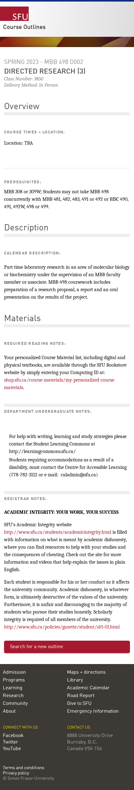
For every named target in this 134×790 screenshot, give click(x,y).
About (9, 711)
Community (15, 703)
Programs (14, 680)
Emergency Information (93, 711)
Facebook (13, 735)
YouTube (12, 748)
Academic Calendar (88, 688)
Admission (14, 672)
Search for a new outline (36, 646)
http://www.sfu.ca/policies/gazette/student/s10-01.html (62, 627)
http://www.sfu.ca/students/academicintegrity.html (57, 532)
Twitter (10, 742)
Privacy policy (16, 773)
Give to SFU (79, 703)
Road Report (80, 695)
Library (75, 680)
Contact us (78, 727)
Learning (12, 688)
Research (13, 695)
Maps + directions (86, 672)
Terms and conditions (23, 768)
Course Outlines (24, 27)
